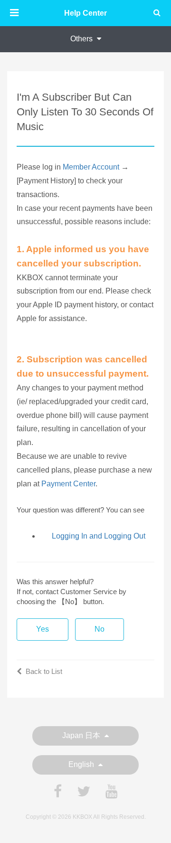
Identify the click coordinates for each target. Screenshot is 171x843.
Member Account (91, 167)
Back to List (44, 671)
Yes (42, 629)
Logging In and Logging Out (98, 536)
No (99, 629)
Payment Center (68, 484)
